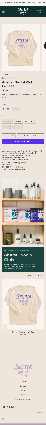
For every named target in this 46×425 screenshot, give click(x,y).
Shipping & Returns (23, 399)
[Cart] (31, 11)
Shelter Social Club (9, 78)
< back (5, 74)
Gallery (23, 386)
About (23, 382)
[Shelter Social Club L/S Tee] (23, 304)
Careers (23, 395)
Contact (23, 390)
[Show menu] (3, 11)
